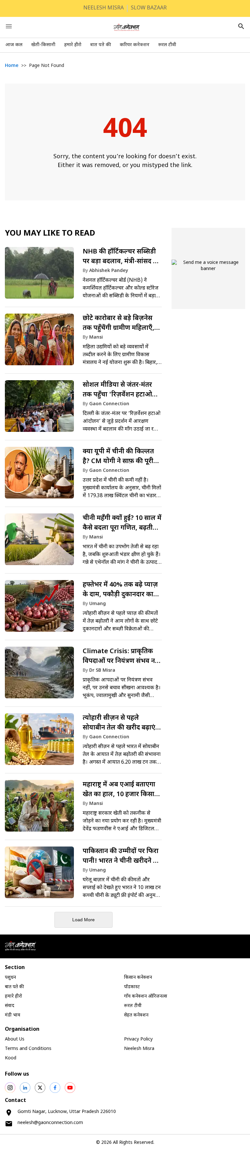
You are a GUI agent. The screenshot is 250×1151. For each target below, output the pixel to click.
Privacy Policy (138, 1039)
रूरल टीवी (167, 45)
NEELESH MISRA (103, 8)
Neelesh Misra (139, 1049)
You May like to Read (50, 233)
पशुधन (10, 978)
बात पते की (100, 45)
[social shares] (10, 1087)
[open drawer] (9, 26)
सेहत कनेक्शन (136, 1015)
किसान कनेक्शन (138, 978)
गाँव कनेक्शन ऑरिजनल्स (145, 996)
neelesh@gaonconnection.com (50, 1123)
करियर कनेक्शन (134, 45)
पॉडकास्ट (132, 987)
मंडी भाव (12, 1015)
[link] (83, 276)
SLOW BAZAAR (149, 8)
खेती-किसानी (43, 45)
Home (12, 66)
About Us (14, 1039)
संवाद (9, 1006)
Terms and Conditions (28, 1049)
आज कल (13, 45)
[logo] (127, 27)
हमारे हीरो (72, 45)
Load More (83, 919)
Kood (10, 1058)
